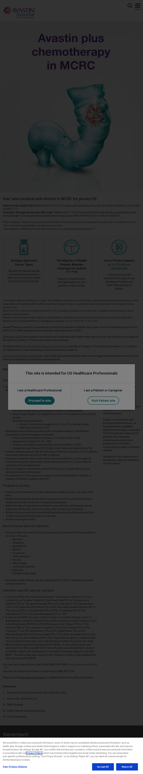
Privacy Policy (34, 753)
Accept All (103, 766)
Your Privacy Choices (15, 766)
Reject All (127, 766)
